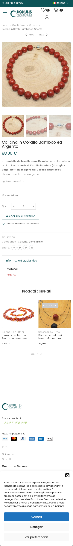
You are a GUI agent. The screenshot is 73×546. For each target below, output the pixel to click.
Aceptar (36, 517)
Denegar (36, 527)
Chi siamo (8, 454)
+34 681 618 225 (13, 3)
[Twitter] (19, 247)
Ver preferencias (36, 537)
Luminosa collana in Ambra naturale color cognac (15, 338)
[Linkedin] (31, 247)
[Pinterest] (25, 247)
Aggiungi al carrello (22, 216)
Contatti (6, 459)
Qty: (4, 206)
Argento (11, 274)
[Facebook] (13, 247)
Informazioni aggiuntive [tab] (21, 260)
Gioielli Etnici (18, 25)
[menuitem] (61, 3)
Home (5, 25)
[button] (67, 475)
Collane (33, 25)
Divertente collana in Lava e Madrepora (50, 337)
